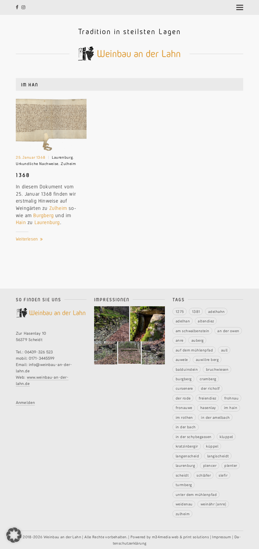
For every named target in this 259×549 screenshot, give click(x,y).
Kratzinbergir (187, 445)
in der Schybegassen (194, 436)
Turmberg (184, 484)
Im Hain (230, 407)
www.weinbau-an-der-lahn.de (42, 380)
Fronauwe (184, 407)
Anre (180, 340)
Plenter (230, 465)
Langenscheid (187, 455)
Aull (224, 349)
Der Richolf (210, 388)
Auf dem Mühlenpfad (194, 349)
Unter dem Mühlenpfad (196, 494)
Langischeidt (218, 455)
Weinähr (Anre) (213, 503)
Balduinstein (187, 369)
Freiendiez (207, 397)
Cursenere (184, 388)
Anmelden (25, 402)
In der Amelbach (215, 417)
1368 (23, 175)
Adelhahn (216, 311)
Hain (21, 222)
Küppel (212, 445)
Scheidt (182, 475)
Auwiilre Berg (207, 359)
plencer (209, 465)
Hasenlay (208, 407)
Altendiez (206, 320)
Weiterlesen (27, 238)
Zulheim (68, 163)
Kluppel (226, 436)
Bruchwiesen (217, 369)
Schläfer (203, 475)
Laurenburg (62, 157)
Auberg (197, 340)
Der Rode (183, 397)
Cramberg (208, 378)
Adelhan (183, 320)
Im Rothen (184, 417)
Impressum (221, 536)
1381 (196, 311)
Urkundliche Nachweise (37, 163)
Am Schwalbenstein (192, 330)
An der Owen (228, 330)
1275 (180, 311)
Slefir (223, 475)
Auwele (182, 359)
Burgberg (43, 215)
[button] (14, 535)
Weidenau (184, 503)
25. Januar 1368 (30, 157)
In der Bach (186, 426)
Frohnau (231, 397)
